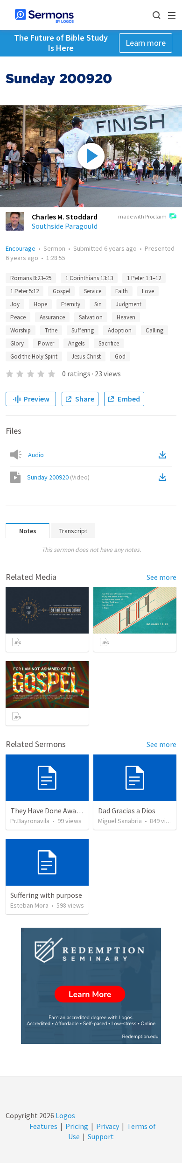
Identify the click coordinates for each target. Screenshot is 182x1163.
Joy (15, 304)
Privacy (107, 1126)
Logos (64, 1115)
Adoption (120, 330)
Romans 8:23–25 (30, 278)
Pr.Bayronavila (29, 821)
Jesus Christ (86, 356)
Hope (40, 304)
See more (161, 577)
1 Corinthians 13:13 (89, 278)
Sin (98, 304)
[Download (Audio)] (164, 455)
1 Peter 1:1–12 (144, 278)
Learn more (146, 42)
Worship (20, 330)
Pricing (76, 1126)
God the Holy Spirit (33, 356)
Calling (154, 330)
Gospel (61, 291)
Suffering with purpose (46, 895)
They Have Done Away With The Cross (69, 810)
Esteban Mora (29, 905)
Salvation (91, 317)
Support (101, 1136)
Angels (76, 343)
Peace (18, 317)
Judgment (128, 304)
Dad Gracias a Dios (126, 810)
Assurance (52, 317)
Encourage (20, 248)
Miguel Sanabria (120, 821)
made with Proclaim (142, 216)
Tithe (51, 330)
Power (46, 343)
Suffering (82, 330)
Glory (17, 343)
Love (148, 291)
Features (43, 1126)
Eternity (70, 304)
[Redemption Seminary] (91, 986)
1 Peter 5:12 (24, 291)
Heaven (126, 317)
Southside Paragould (65, 226)
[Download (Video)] (164, 477)
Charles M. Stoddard (65, 216)
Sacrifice (108, 343)
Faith (121, 291)
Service (92, 291)
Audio (36, 455)
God (120, 356)
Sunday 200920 (58, 477)
